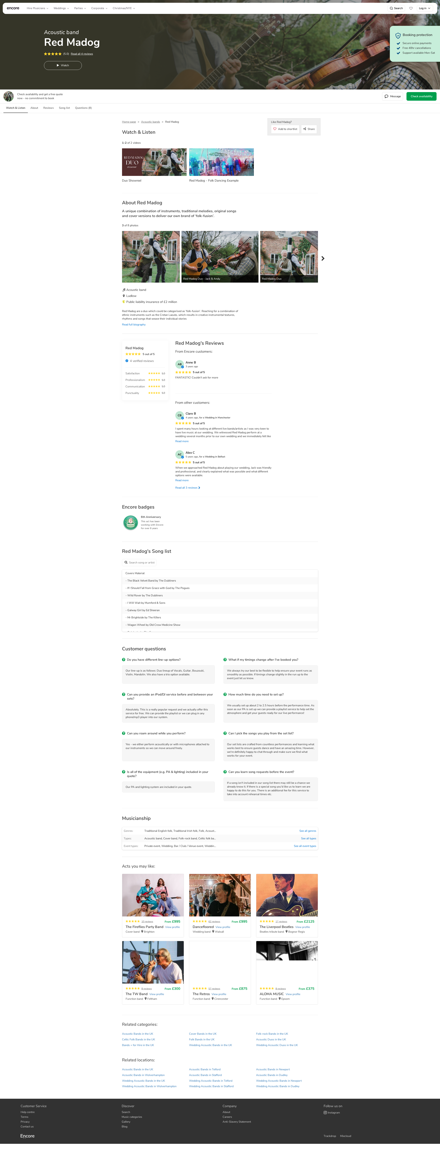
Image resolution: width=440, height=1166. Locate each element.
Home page (129, 122)
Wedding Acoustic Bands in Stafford (211, 1086)
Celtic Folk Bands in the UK (138, 1039)
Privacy (25, 1122)
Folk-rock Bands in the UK (272, 1034)
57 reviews (214, 988)
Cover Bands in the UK (203, 1034)
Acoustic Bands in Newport (273, 1069)
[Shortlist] (411, 8)
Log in (422, 8)
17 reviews (281, 921)
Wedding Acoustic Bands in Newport (279, 1081)
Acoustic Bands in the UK (137, 1034)
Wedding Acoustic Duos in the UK (277, 1045)
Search (398, 8)
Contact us (27, 1126)
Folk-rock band (188, 838)
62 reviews (214, 921)
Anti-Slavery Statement (237, 1122)
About (226, 1112)
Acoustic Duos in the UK (271, 1039)
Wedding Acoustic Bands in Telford (210, 1081)
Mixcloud (345, 1136)
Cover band (170, 838)
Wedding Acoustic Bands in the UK (210, 1045)
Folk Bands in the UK (201, 1039)
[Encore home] (13, 8)
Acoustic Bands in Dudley (272, 1075)
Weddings (60, 8)
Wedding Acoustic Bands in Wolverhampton (149, 1086)
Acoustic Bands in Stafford (205, 1075)
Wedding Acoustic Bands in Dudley (277, 1086)
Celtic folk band (207, 838)
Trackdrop (330, 1136)
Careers (227, 1117)
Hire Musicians (36, 8)
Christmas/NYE (122, 8)
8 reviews (146, 988)
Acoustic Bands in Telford (205, 1069)
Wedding (167, 846)
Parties (78, 8)
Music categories (132, 1117)
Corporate (97, 8)
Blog (124, 1126)
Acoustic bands (150, 122)
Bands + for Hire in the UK (138, 1045)
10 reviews (147, 921)
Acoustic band (153, 838)
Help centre (28, 1112)
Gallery (126, 1122)
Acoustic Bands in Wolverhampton (143, 1075)
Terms (24, 1117)
